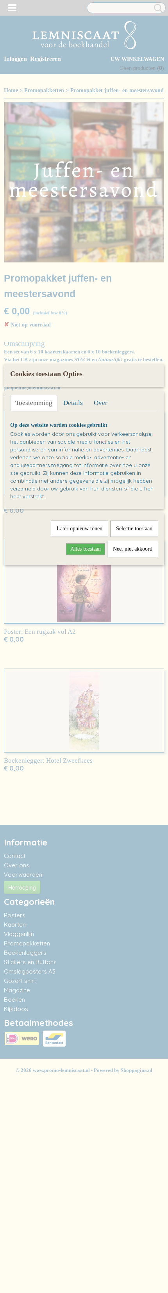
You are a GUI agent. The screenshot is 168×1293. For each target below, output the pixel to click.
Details (73, 403)
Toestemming (33, 403)
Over (100, 403)
